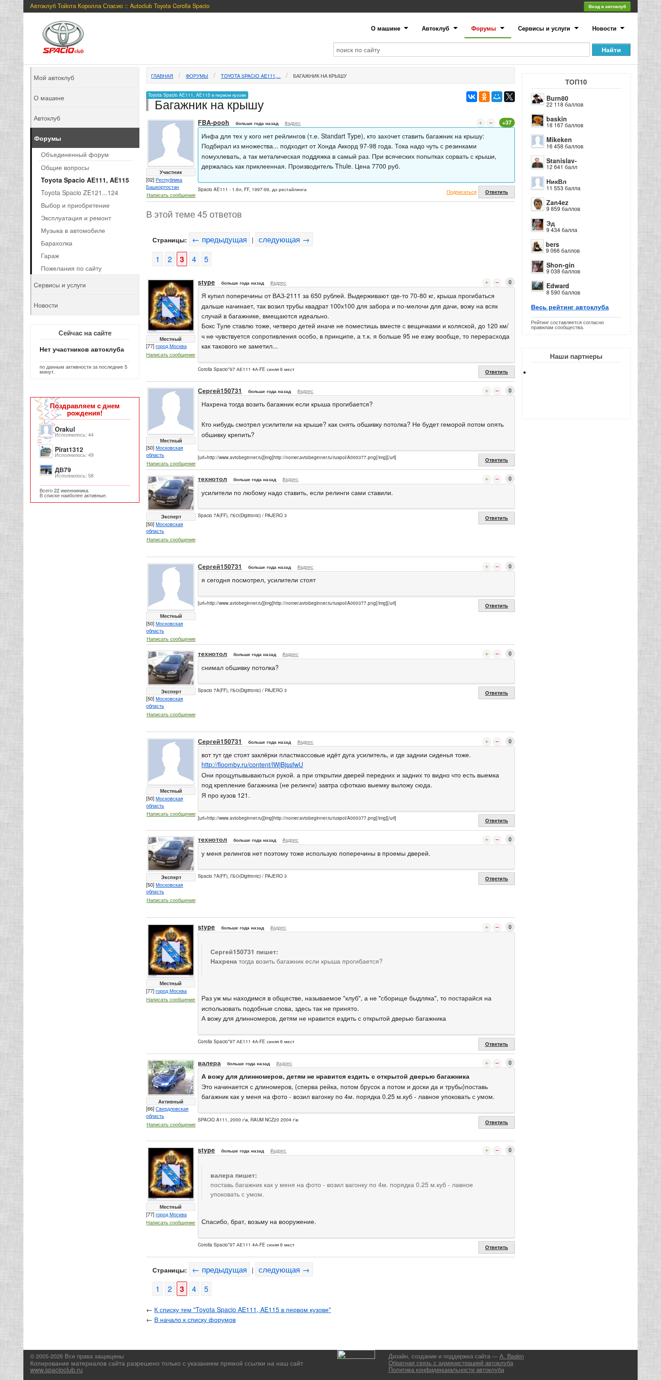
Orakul (65, 428)
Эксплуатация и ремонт (76, 217)
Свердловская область (167, 1112)
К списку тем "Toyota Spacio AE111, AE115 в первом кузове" (242, 1309)
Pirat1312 (69, 449)
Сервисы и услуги (544, 28)
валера (209, 1062)
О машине (385, 28)
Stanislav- (561, 160)
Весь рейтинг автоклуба (570, 306)
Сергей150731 (220, 390)
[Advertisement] (583, 404)
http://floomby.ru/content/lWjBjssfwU (252, 764)
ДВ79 (63, 469)
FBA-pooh (213, 122)
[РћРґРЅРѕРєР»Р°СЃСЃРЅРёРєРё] (484, 96)
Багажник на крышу (320, 75)
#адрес (293, 122)
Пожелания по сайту (71, 267)
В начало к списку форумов (195, 1319)
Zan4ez (557, 202)
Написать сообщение (171, 194)
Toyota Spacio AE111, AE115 (85, 179)
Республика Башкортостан (164, 183)
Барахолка (56, 242)
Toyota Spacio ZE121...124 (79, 192)
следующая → (284, 239)
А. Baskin (512, 1356)
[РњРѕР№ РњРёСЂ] (496, 96)
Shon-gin (560, 264)
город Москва (171, 345)
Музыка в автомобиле (73, 230)
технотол (212, 478)
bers (552, 244)
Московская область (164, 451)
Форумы (483, 28)
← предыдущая (219, 239)
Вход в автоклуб (607, 6)
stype (206, 281)
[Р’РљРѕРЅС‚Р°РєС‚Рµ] (471, 96)
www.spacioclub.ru (56, 1369)
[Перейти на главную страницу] (63, 37)
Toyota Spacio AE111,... (251, 75)
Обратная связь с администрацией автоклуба (451, 1363)
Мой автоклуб (54, 77)
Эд (550, 223)
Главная (162, 75)
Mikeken (559, 139)
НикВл (556, 181)
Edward (557, 285)
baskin (556, 118)
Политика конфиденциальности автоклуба (446, 1370)
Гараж (50, 255)
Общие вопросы (65, 167)
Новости (604, 28)
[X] (509, 96)
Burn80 (557, 98)
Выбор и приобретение (75, 205)
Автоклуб (435, 28)
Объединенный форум (75, 154)
